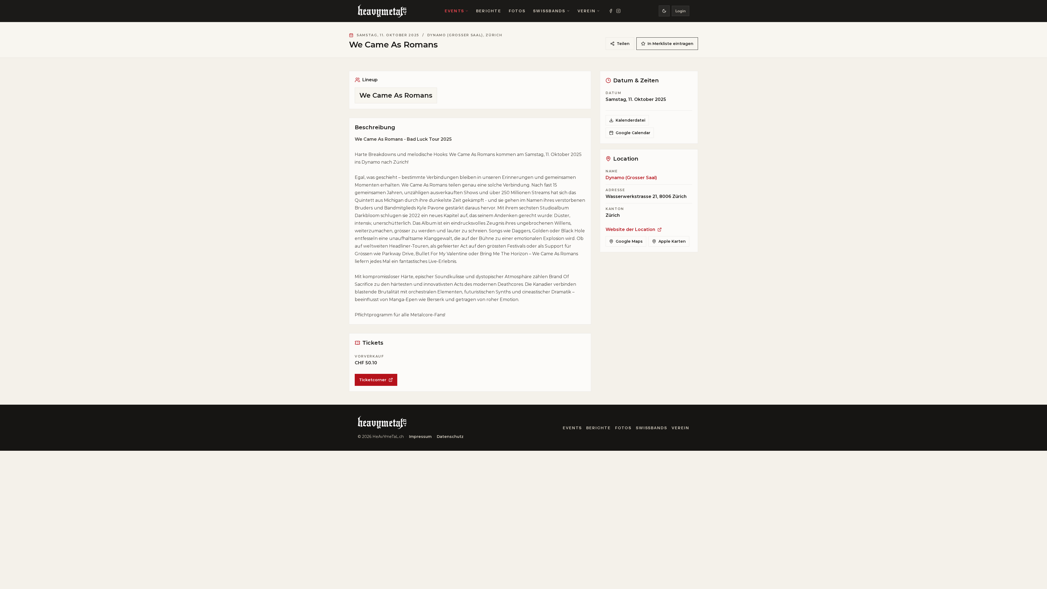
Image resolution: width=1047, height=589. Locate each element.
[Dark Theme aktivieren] (664, 10)
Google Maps (629, 241)
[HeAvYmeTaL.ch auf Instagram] (618, 11)
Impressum (420, 436)
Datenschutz (450, 436)
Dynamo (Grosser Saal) (631, 177)
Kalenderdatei (630, 120)
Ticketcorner (372, 379)
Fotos (517, 10)
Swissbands (549, 10)
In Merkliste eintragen (670, 43)
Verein (586, 10)
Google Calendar (633, 132)
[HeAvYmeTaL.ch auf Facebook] (611, 11)
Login (680, 10)
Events (454, 10)
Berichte (488, 10)
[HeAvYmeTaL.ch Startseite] (382, 10)
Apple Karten (672, 241)
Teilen (623, 43)
